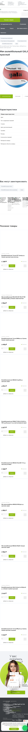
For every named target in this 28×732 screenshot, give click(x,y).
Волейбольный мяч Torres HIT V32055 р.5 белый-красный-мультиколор (13, 256)
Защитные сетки (10, 705)
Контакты (3, 32)
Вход (13, 720)
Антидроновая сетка (6, 24)
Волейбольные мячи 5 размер (9, 190)
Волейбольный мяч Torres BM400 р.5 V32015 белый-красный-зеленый (14, 629)
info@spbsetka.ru (17, 706)
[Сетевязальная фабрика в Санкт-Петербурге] (10, 9)
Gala (22, 190)
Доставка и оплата (22, 28)
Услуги (11, 28)
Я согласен (14, 728)
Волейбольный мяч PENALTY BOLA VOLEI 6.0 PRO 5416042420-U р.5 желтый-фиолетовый (14, 422)
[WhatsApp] (25, 728)
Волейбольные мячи (6, 186)
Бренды (3, 28)
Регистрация (18, 720)
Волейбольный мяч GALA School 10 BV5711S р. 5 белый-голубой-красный (14, 588)
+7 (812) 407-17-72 (19, 704)
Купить (12, 265)
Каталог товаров (8, 19)
